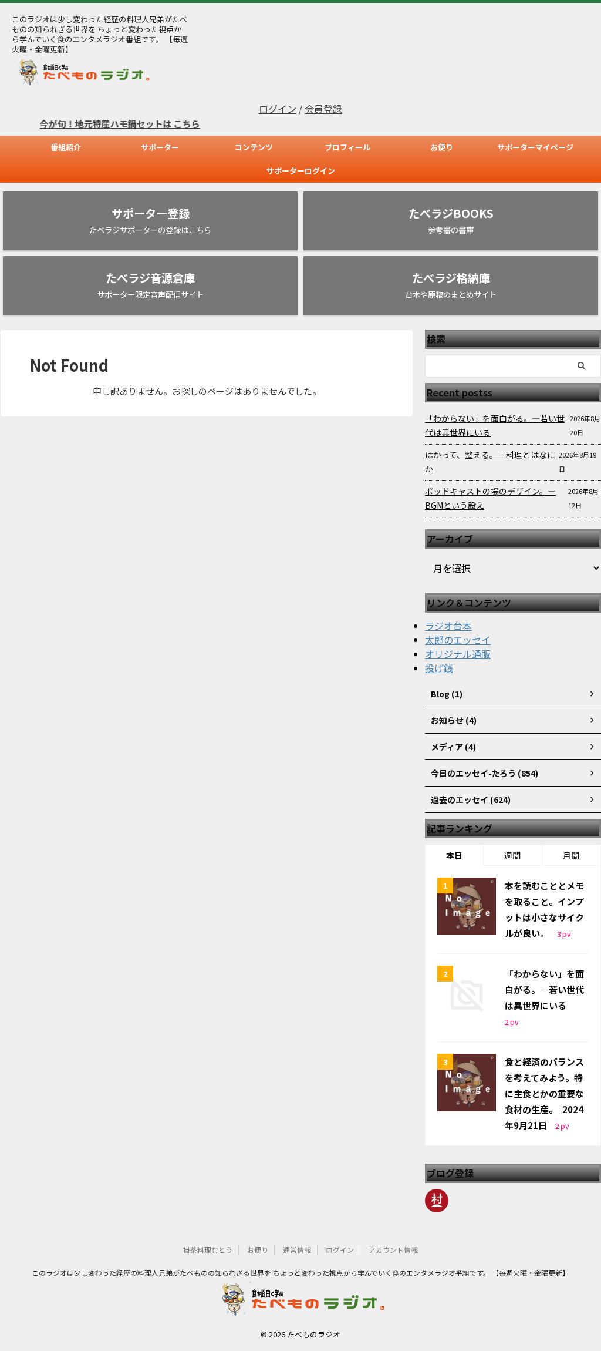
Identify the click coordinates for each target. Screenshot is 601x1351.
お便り (441, 147)
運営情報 (297, 1250)
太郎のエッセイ (458, 640)
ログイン (277, 109)
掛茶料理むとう (207, 1250)
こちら (174, 123)
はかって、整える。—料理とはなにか (490, 462)
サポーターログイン (300, 170)
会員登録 (323, 109)
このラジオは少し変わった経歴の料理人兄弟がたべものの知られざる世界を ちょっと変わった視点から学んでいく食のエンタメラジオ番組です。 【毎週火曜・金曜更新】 (300, 1273)
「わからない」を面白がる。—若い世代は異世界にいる (495, 425)
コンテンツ (254, 147)
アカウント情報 (393, 1250)
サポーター (160, 147)
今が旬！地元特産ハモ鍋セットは (94, 123)
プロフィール (347, 147)
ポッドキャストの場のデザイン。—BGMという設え (490, 498)
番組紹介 (65, 147)
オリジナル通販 (458, 654)
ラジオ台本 (448, 626)
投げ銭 (439, 668)
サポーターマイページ (535, 147)
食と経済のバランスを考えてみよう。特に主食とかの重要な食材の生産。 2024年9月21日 (544, 1093)
